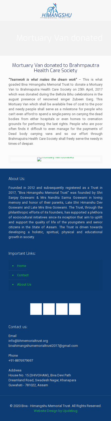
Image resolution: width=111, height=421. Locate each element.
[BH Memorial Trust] (55, 10)
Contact (23, 275)
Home (21, 266)
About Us (24, 284)
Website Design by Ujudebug (55, 411)
